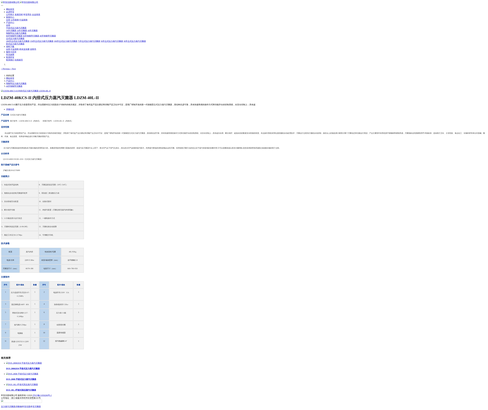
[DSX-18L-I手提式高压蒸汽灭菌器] (22, 384)
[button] (5, 69)
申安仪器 (26, 406)
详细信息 (10, 109)
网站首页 (10, 9)
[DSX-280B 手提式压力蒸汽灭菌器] (22, 374)
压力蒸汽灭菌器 (8, 406)
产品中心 (10, 81)
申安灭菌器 (36, 406)
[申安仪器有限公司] (244, 2)
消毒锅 (19, 406)
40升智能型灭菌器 (14, 86)
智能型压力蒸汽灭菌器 (16, 83)
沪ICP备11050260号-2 (42, 395)
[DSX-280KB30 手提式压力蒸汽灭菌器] (24, 363)
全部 (8, 20)
